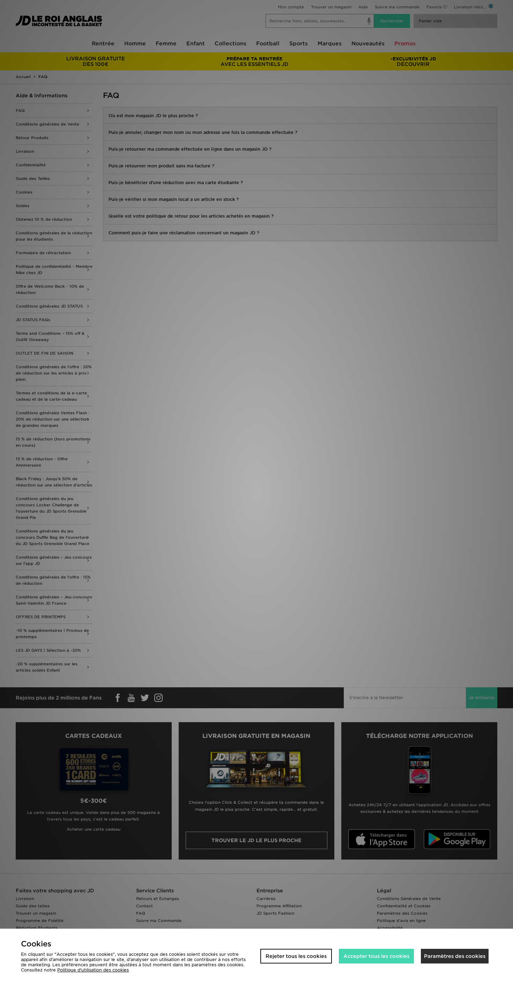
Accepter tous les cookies (376, 956)
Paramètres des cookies (454, 956)
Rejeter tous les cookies (296, 956)
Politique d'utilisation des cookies (93, 970)
